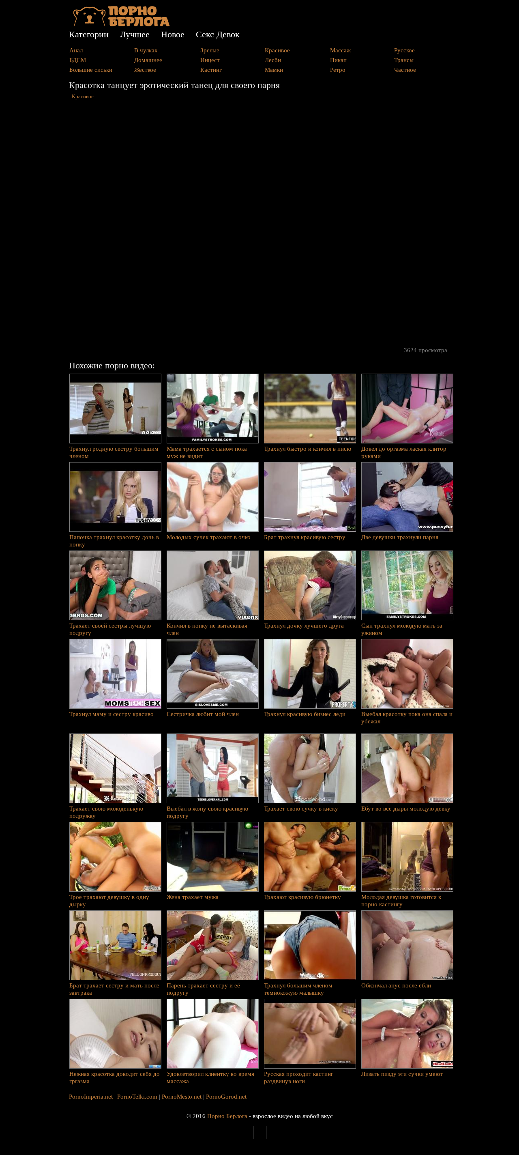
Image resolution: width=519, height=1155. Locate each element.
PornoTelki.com (137, 1096)
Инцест (210, 60)
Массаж (340, 50)
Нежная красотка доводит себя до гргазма (114, 1077)
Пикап (338, 60)
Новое (172, 34)
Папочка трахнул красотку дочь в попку (114, 541)
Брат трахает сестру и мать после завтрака (114, 989)
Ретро (337, 70)
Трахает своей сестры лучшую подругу (110, 629)
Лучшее (135, 34)
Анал (76, 50)
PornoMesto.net (182, 1096)
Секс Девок (218, 34)
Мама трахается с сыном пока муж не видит (207, 452)
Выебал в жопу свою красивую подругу (207, 812)
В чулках (146, 50)
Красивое (277, 50)
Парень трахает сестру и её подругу (203, 989)
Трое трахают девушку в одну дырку (109, 901)
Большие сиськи (90, 70)
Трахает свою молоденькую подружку (106, 812)
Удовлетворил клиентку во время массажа (210, 1077)
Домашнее (148, 60)
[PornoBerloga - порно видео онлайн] (121, 24)
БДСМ (77, 60)
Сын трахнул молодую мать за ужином (401, 629)
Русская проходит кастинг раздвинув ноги (298, 1077)
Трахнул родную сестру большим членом (114, 452)
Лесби (273, 60)
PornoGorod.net (226, 1096)
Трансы (404, 60)
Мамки (274, 70)
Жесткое (145, 70)
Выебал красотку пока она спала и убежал (407, 718)
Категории (89, 34)
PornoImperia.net (91, 1096)
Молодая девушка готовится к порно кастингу (401, 901)
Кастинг (211, 70)
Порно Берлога (227, 1116)
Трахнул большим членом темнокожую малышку (298, 989)
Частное (405, 70)
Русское (404, 50)
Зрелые (209, 50)
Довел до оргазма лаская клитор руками (403, 452)
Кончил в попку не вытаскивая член (207, 629)
